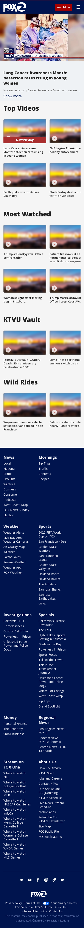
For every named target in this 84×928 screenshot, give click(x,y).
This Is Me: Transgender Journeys (47, 669)
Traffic (43, 468)
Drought (9, 479)
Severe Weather (14, 562)
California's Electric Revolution (52, 623)
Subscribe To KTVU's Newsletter (52, 819)
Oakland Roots (49, 574)
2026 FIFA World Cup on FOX (50, 534)
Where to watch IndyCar (14, 811)
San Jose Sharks (50, 589)
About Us (47, 761)
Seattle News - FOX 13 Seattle (52, 749)
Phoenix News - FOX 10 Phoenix (50, 740)
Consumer (10, 494)
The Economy (13, 729)
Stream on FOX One (13, 764)
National (9, 468)
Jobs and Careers (50, 778)
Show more (12, 96)
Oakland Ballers (49, 579)
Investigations (17, 614)
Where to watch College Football (14, 784)
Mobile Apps (47, 812)
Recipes (44, 479)
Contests (45, 474)
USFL (42, 604)
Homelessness (13, 626)
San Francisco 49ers (53, 541)
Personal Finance (15, 724)
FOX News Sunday (16, 510)
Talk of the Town (50, 660)
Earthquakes (12, 557)
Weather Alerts (13, 532)
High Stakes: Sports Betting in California (52, 637)
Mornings (48, 457)
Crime (7, 474)
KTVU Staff (46, 773)
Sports (45, 526)
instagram (46, 879)
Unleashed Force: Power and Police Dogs (15, 645)
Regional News (47, 720)
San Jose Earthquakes (47, 596)
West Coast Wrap (15, 505)
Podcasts (9, 500)
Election (8, 515)
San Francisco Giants (48, 558)
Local (7, 463)
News (8, 457)
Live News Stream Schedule (51, 805)
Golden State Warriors (48, 549)
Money (10, 717)
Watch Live (63, 7)
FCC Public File (49, 831)
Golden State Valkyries (48, 567)
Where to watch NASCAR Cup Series (17, 802)
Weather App (12, 567)
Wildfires (9, 484)
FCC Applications (50, 837)
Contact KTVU (48, 783)
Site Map (45, 826)
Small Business (13, 734)
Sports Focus (48, 654)
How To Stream (50, 768)
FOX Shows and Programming (50, 791)
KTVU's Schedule (50, 798)
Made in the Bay (50, 644)
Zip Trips (45, 463)
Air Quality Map (14, 547)
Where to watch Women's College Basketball (15, 835)
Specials (46, 614)
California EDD (13, 621)
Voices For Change (52, 691)
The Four (45, 630)
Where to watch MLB (14, 793)
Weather (11, 526)
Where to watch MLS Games (14, 855)
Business (9, 489)
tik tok (54, 879)
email (21, 879)
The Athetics (47, 584)
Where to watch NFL (14, 775)
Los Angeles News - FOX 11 (52, 731)
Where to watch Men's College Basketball (14, 822)
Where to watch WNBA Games (14, 846)
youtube (29, 879)
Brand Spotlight (49, 706)
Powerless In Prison (17, 636)
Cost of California (15, 631)
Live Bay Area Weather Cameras (16, 540)
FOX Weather (12, 572)
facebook (37, 879)
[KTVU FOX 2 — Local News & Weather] (15, 7)
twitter (62, 879)
